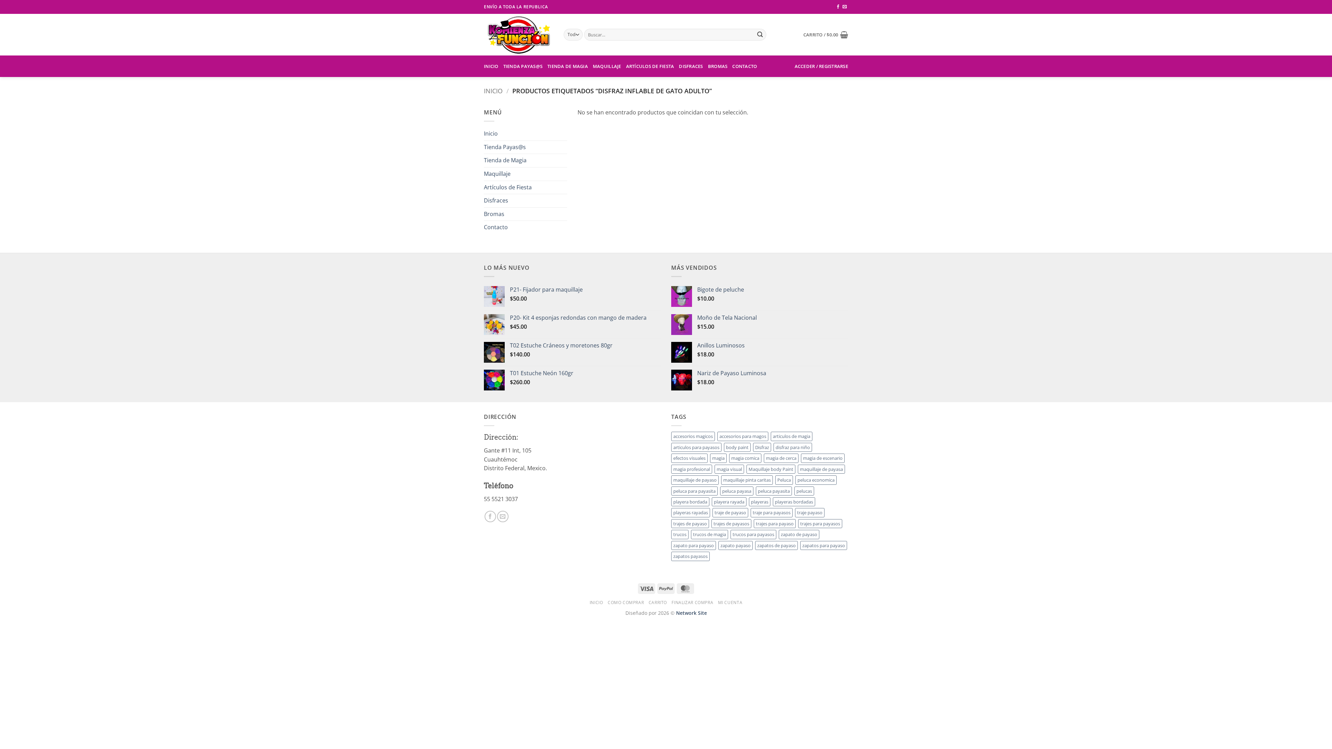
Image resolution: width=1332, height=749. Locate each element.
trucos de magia (709, 534)
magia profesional (691, 469)
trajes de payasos (731, 523)
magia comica (745, 458)
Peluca (784, 480)
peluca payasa (736, 491)
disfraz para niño (793, 447)
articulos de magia (791, 436)
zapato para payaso (693, 545)
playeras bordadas (794, 502)
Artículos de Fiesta (650, 66)
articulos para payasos (696, 447)
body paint (737, 447)
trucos (679, 534)
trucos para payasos (753, 534)
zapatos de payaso (776, 545)
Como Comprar (626, 602)
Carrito (658, 602)
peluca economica (816, 480)
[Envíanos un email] (845, 7)
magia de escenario (823, 458)
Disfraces (691, 66)
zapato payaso (735, 545)
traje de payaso (730, 512)
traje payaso (809, 512)
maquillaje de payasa (821, 469)
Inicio (491, 66)
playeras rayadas (690, 512)
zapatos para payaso (823, 545)
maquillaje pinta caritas (747, 480)
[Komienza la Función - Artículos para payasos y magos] (518, 34)
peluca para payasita (694, 491)
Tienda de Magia (567, 66)
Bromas (718, 66)
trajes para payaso (775, 523)
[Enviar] (760, 35)
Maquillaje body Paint (771, 469)
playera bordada (690, 502)
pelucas (804, 491)
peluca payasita (774, 491)
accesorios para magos (742, 436)
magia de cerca (781, 458)
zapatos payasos (690, 556)
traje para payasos (772, 512)
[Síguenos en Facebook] (838, 7)
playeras (759, 502)
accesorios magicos (693, 436)
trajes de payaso (690, 523)
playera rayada (729, 502)
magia (718, 458)
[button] (825, 34)
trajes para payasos (820, 523)
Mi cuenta (730, 602)
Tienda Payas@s (523, 66)
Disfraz (762, 447)
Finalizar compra (692, 602)
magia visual (729, 469)
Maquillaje (607, 66)
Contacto (744, 66)
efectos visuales (689, 458)
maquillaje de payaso (695, 480)
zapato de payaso (799, 534)
